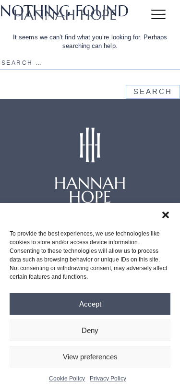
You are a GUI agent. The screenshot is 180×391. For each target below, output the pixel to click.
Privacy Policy (108, 378)
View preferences (90, 357)
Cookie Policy (67, 378)
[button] (165, 215)
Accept (90, 304)
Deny (90, 330)
